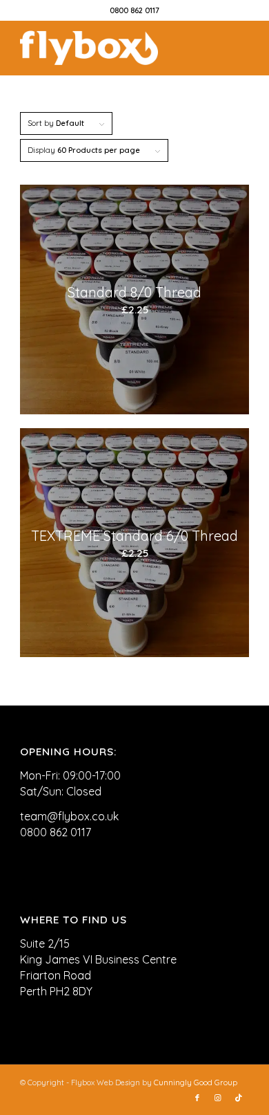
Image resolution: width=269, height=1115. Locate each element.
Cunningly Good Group (195, 1082)
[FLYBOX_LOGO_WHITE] (111, 47)
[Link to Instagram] (218, 1097)
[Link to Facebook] (197, 1097)
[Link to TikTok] (238, 1097)
